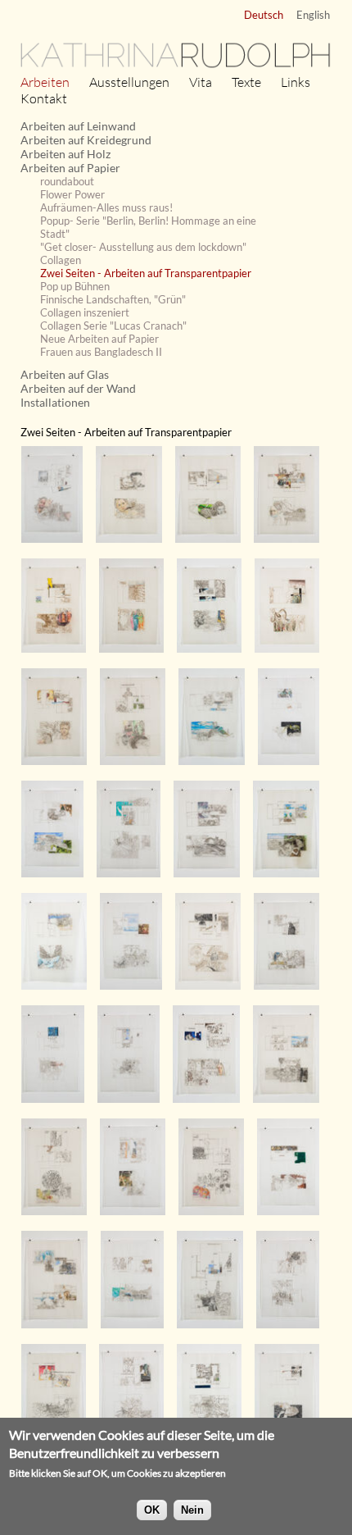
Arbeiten (45, 82)
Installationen (55, 402)
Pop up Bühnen (75, 286)
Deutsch (263, 14)
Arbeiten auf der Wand (78, 388)
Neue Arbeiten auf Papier (99, 338)
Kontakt (43, 98)
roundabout (67, 181)
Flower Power (72, 194)
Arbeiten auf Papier (70, 168)
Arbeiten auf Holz (65, 154)
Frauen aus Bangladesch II (101, 351)
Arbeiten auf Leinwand (78, 126)
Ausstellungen (129, 82)
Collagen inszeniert (84, 312)
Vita (200, 82)
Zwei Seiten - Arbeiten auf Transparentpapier (145, 273)
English (313, 14)
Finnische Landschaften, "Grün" (113, 299)
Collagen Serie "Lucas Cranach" (113, 325)
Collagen (60, 259)
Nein (192, 1510)
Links (295, 82)
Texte (246, 82)
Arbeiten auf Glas (64, 374)
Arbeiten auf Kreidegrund (85, 140)
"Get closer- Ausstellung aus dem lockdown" (143, 246)
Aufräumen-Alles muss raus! (106, 207)
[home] (176, 65)
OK (152, 1510)
